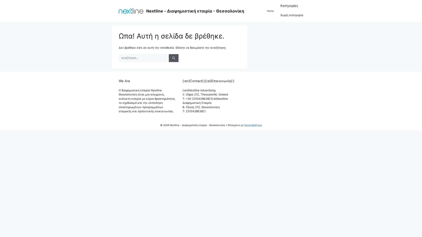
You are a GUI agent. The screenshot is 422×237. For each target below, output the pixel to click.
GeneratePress (253, 125)
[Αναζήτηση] (174, 58)
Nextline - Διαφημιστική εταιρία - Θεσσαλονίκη (195, 11)
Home (270, 11)
